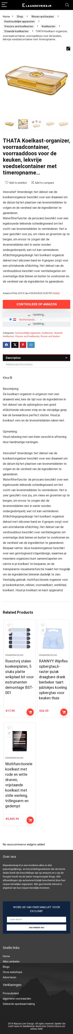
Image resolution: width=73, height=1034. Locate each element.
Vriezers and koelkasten (18, 26)
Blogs (6, 966)
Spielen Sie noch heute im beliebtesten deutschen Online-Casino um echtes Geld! (36, 1026)
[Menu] (4, 5)
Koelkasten (48, 26)
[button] (68, 48)
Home (6, 16)
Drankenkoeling (14, 655)
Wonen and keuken (42, 16)
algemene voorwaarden (17, 998)
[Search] (67, 5)
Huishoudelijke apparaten (19, 21)
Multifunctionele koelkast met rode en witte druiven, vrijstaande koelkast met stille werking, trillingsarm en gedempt (18, 785)
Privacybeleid (11, 993)
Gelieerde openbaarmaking (19, 1003)
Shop (20, 16)
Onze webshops (12, 972)
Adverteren (9, 977)
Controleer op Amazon (36, 304)
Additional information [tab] (19, 364)
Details (56, 293)
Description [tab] (13, 357)
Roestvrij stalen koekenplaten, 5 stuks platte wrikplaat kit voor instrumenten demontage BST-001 (19, 677)
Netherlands (27, 319)
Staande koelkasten (16, 31)
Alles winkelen (11, 961)
